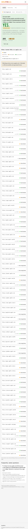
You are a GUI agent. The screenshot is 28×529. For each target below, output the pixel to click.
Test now (6, 44)
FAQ (16, 7)
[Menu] (25, 2)
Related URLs (10, 7)
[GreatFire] (6, 2)
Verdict (4, 7)
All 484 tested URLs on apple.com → (10, 58)
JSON (2, 488)
